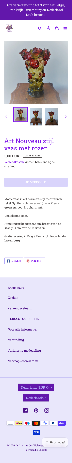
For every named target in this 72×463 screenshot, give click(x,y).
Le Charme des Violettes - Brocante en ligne (40, 445)
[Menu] (65, 28)
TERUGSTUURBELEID (23, 319)
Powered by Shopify (36, 449)
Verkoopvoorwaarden (23, 361)
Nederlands (35, 398)
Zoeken (13, 298)
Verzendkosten (14, 162)
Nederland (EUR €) (35, 387)
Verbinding (16, 340)
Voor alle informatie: (22, 329)
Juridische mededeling (24, 350)
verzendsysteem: (20, 308)
